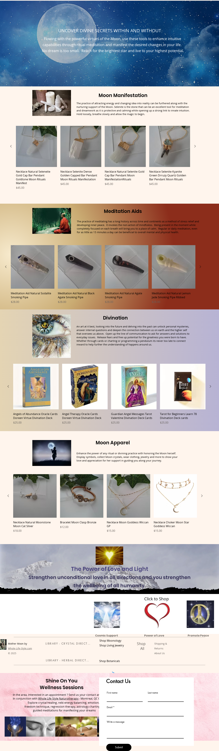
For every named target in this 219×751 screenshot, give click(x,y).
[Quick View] (36, 146)
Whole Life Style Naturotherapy (58, 698)
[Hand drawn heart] (157, 615)
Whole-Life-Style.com (20, 648)
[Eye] (107, 615)
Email (109, 707)
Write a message (115, 722)
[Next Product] (195, 146)
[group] (103, 158)
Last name (153, 693)
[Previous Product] (11, 146)
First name (112, 693)
